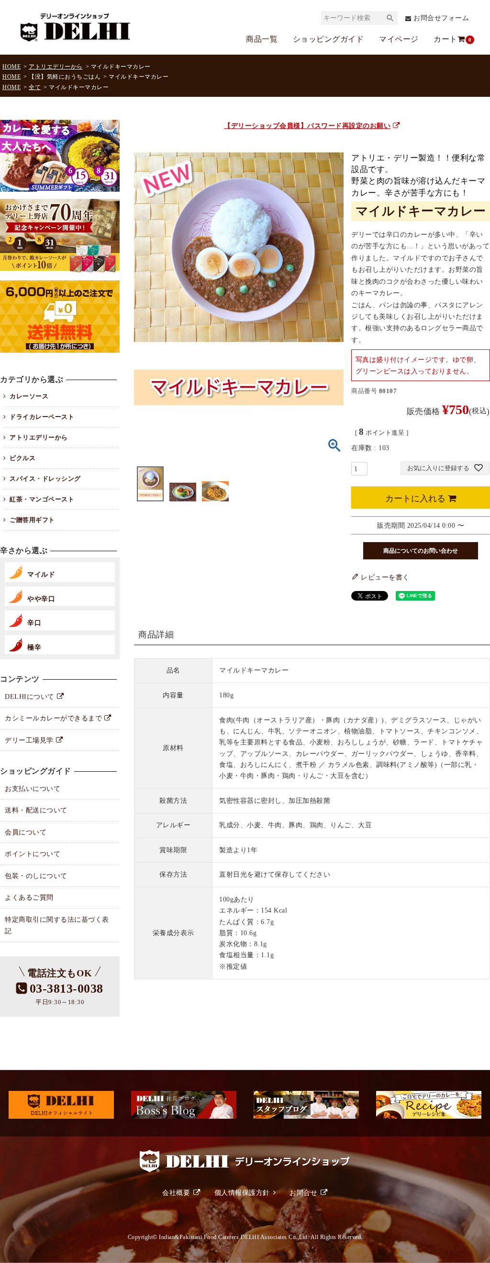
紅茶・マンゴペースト (42, 499)
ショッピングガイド (328, 39)
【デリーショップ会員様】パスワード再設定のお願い (307, 125)
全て (35, 87)
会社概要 (176, 1192)
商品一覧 (262, 39)
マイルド (41, 574)
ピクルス (22, 458)
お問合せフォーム (441, 18)
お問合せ (303, 1192)
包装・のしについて (36, 876)
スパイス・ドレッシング (45, 478)
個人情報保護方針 (242, 1192)
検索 (390, 18)
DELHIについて (30, 696)
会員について (25, 832)
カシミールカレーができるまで (53, 718)
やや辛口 (41, 599)
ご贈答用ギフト (32, 519)
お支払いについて (32, 788)
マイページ (399, 39)
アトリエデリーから (56, 66)
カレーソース (29, 396)
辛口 (34, 622)
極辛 (34, 647)
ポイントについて (32, 853)
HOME (11, 66)
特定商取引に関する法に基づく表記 (57, 925)
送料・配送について (36, 810)
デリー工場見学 (29, 740)
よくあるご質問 (29, 897)
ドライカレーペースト (42, 416)
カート (450, 39)
